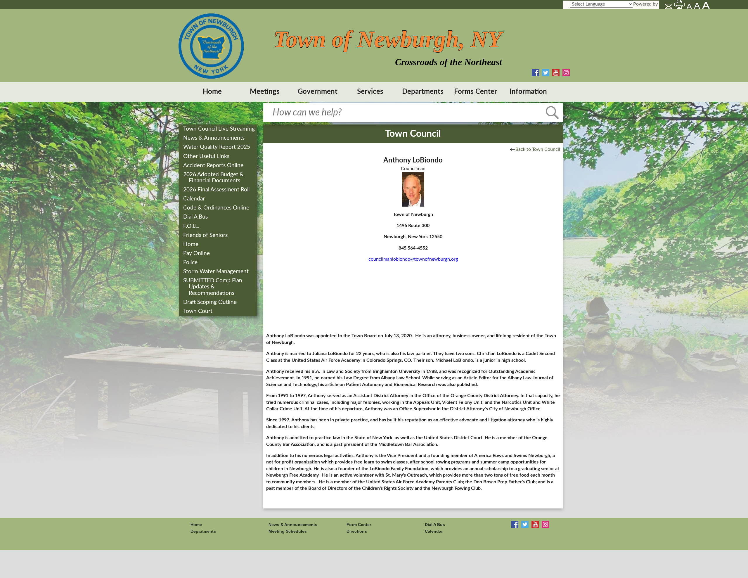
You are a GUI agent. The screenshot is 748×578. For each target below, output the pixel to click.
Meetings (265, 91)
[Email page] (669, 7)
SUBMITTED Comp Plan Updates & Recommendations (213, 287)
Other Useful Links (206, 156)
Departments (423, 91)
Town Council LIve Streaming (219, 129)
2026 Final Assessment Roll (217, 190)
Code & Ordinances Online (216, 208)
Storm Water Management (216, 271)
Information (528, 91)
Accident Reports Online (213, 165)
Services (370, 91)
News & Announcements (214, 138)
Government (317, 91)
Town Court (198, 311)
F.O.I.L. (191, 226)
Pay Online (197, 253)
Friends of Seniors (206, 235)
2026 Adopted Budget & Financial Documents (214, 178)
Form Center (359, 524)
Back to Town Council (537, 149)
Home (212, 91)
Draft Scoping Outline (210, 302)
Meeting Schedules (288, 531)
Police (191, 262)
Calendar (194, 199)
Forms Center (475, 91)
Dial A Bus (196, 217)
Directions (357, 531)
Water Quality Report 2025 (217, 147)
